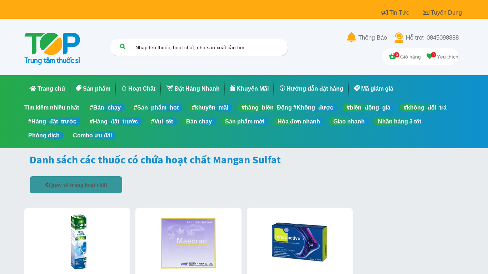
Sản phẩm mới (244, 121)
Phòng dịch (44, 135)
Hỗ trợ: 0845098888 (432, 38)
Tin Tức (399, 13)
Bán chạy (199, 121)
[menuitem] (47, 89)
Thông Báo (372, 38)
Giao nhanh (349, 121)
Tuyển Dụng (446, 13)
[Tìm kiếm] (122, 46)
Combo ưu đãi (92, 135)
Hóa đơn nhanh (299, 121)
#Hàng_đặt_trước (52, 121)
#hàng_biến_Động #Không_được (287, 108)
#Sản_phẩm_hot (156, 108)
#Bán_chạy (105, 108)
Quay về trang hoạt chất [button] (78, 185)
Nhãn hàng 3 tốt (399, 121)
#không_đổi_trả (425, 108)
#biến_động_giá (368, 108)
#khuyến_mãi (210, 108)
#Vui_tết (162, 121)
